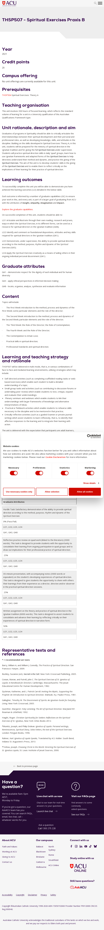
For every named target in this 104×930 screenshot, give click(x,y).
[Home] (13, 6)
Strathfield (53, 860)
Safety (53, 895)
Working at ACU (9, 851)
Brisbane (40, 856)
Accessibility (7, 895)
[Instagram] (76, 846)
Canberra (40, 862)
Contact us (7, 862)
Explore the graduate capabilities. (17, 209)
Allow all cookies (85, 492)
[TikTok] (90, 846)
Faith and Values (9, 846)
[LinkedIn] (81, 846)
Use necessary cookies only (19, 492)
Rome (51, 854)
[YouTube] (85, 846)
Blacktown (41, 851)
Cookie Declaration (56, 457)
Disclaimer (32, 895)
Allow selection (52, 492)
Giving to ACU (8, 856)
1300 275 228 (49, 828)
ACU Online (53, 865)
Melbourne (41, 867)
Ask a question (46, 825)
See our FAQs (78, 814)
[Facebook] (71, 846)
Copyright (20, 895)
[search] (95, 3)
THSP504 (7, 95)
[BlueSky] (95, 846)
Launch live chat (45, 811)
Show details (89, 483)
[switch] (39, 473)
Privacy (44, 895)
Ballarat (39, 846)
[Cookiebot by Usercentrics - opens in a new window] (89, 436)
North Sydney (51, 848)
